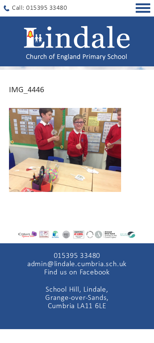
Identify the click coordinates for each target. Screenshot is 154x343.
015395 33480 (77, 256)
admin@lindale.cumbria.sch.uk (77, 264)
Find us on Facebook (77, 272)
